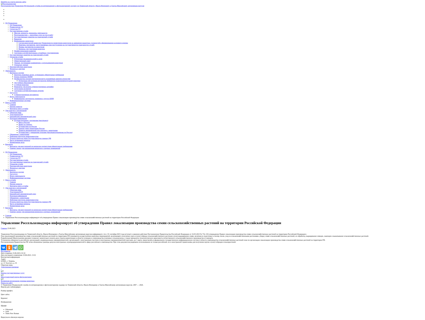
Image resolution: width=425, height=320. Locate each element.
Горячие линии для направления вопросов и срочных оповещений (35, 148)
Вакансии (18, 39)
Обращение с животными (19, 134)
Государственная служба (19, 31)
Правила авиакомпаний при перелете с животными (38, 130)
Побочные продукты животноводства (24, 136)
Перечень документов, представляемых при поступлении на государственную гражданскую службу (57, 45)
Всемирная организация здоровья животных (18, 281)
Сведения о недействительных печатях (29, 91)
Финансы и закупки (17, 69)
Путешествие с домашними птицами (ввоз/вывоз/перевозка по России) (45, 132)
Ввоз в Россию (24, 122)
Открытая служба (16, 57)
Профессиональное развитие (25, 51)
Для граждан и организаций (16, 110)
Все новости (5, 251)
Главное (13, 105)
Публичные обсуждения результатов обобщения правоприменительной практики (49, 81)
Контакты (9, 144)
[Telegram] (15, 247)
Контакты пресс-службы (19, 109)
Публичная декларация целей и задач (28, 59)
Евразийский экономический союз (23, 116)
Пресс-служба (10, 103)
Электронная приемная (9, 267)
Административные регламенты (26, 95)
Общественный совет (22, 61)
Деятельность (10, 71)
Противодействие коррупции (21, 67)
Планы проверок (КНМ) (23, 77)
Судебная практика (21, 85)
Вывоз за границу (25, 124)
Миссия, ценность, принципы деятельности (30, 33)
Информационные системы (20, 101)
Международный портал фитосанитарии (16, 277)
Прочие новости (16, 107)
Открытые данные (21, 65)
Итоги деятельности (17, 97)
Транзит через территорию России (32, 128)
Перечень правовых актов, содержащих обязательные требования (39, 75)
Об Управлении (11, 23)
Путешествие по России (28, 126)
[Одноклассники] (9, 247)
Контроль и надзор (17, 73)
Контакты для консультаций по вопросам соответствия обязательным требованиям (41, 146)
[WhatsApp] (20, 247)
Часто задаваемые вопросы (20, 140)
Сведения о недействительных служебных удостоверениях (36, 53)
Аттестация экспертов (22, 89)
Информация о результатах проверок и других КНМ (34, 99)
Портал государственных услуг (13, 273)
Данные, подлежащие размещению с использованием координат (38, 63)
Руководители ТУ (16, 27)
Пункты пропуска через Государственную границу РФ (30, 138)
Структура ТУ (15, 29)
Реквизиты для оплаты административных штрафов (34, 87)
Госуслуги (13, 93)
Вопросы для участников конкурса (32, 49)
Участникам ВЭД (16, 114)
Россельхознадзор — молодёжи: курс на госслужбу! (33, 35)
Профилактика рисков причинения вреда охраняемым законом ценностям (42, 79)
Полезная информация (18, 118)
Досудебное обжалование (23, 83)
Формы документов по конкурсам (31, 47)
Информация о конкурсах (24, 41)
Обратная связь (15, 112)
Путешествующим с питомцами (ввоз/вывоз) (31, 120)
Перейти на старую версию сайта (13, 2)
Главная (8, 215)
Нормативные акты (17, 142)
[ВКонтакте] (3, 247)
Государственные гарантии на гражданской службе (33, 37)
